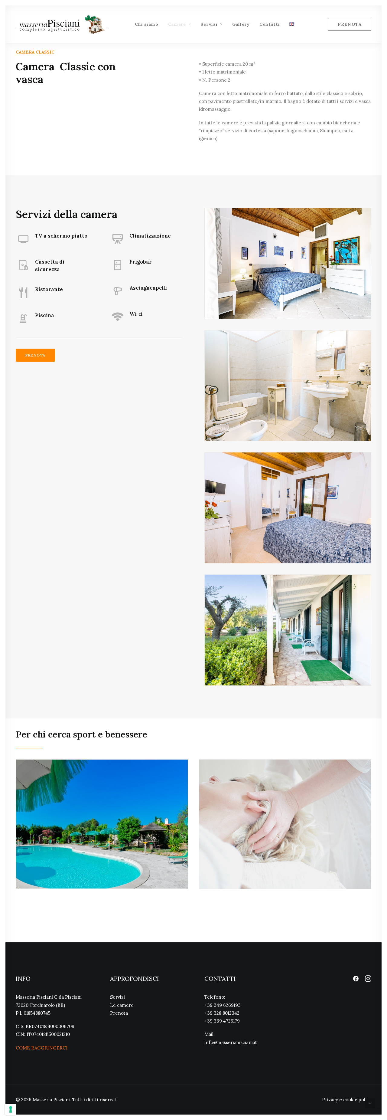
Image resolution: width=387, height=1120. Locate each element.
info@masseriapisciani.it (230, 1042)
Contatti (269, 24)
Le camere (122, 1005)
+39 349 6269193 (222, 1005)
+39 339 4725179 (222, 1021)
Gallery (241, 24)
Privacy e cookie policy (346, 1099)
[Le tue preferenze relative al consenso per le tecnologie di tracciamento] (10, 1109)
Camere (177, 24)
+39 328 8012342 (221, 1013)
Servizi (208, 24)
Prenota (35, 355)
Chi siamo (146, 24)
